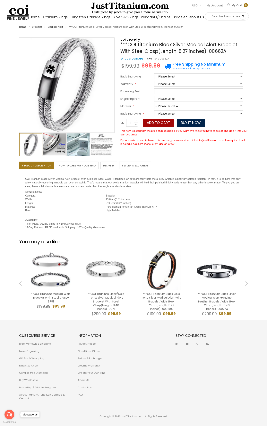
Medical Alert (55, 26)
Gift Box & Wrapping (31, 358)
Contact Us (85, 387)
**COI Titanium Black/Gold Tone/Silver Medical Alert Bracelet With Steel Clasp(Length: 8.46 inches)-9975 (106, 301)
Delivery (109, 165)
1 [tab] (113, 322)
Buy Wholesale (28, 380)
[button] (54, 145)
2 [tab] (119, 322)
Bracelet (37, 26)
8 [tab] (154, 322)
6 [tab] (142, 322)
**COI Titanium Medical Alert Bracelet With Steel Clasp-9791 (50, 297)
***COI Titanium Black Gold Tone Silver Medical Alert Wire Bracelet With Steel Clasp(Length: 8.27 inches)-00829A (161, 301)
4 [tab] (131, 322)
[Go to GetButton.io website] (9, 422)
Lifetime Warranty (89, 365)
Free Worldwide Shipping (35, 344)
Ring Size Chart (28, 365)
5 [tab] (136, 322)
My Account (215, 5)
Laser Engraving (29, 351)
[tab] (36, 165)
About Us (83, 380)
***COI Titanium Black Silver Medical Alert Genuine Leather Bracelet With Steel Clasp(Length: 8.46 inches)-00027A (217, 301)
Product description (36, 165)
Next (246, 283)
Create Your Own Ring (92, 373)
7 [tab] (148, 322)
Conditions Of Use (89, 351)
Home (22, 26)
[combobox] (227, 16)
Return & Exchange (135, 165)
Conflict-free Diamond (33, 373)
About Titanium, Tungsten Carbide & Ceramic (42, 396)
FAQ (80, 395)
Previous (20, 283)
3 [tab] (125, 322)
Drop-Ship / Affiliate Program (37, 387)
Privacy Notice (87, 344)
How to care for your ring (77, 165)
